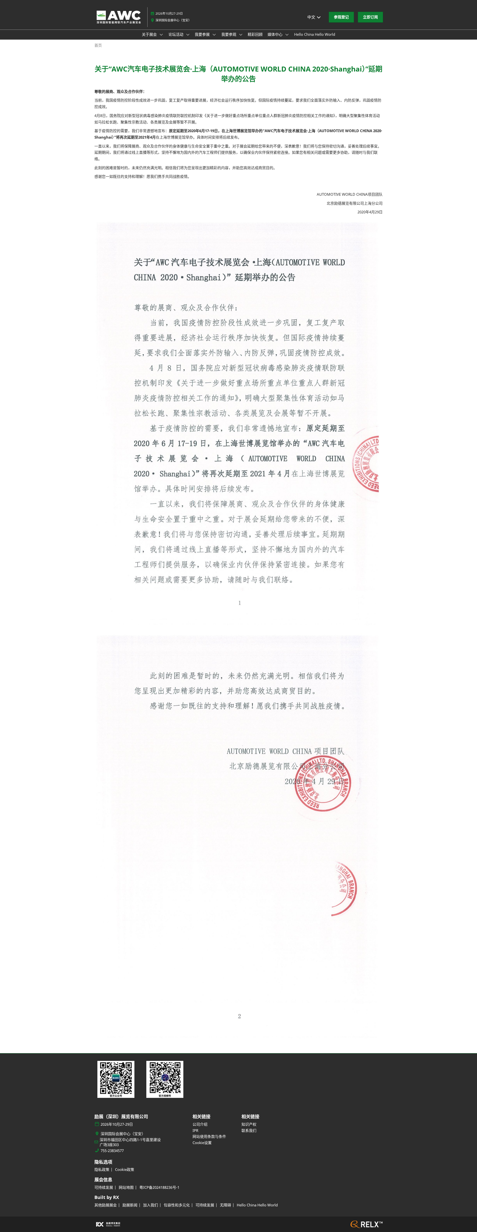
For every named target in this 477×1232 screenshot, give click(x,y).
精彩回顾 (255, 34)
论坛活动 (176, 34)
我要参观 (229, 34)
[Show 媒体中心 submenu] (287, 34)
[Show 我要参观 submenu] (240, 34)
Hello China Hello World (314, 34)
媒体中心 (275, 34)
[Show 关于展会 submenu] (161, 34)
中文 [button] (311, 17)
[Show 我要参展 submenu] (214, 34)
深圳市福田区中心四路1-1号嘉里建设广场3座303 (130, 1142)
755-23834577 (112, 1150)
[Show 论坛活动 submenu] (188, 34)
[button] (341, 17)
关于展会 (150, 34)
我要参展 (203, 34)
